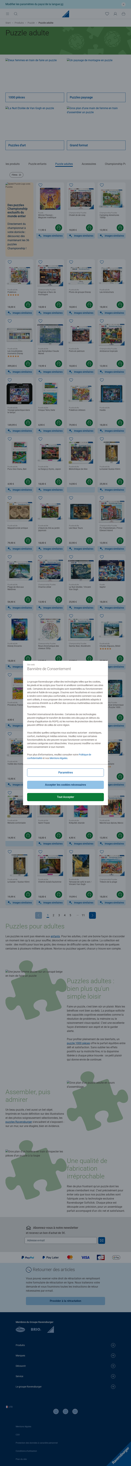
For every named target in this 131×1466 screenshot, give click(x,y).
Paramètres (65, 772)
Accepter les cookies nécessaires (65, 784)
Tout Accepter (65, 797)
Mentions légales (58, 758)
